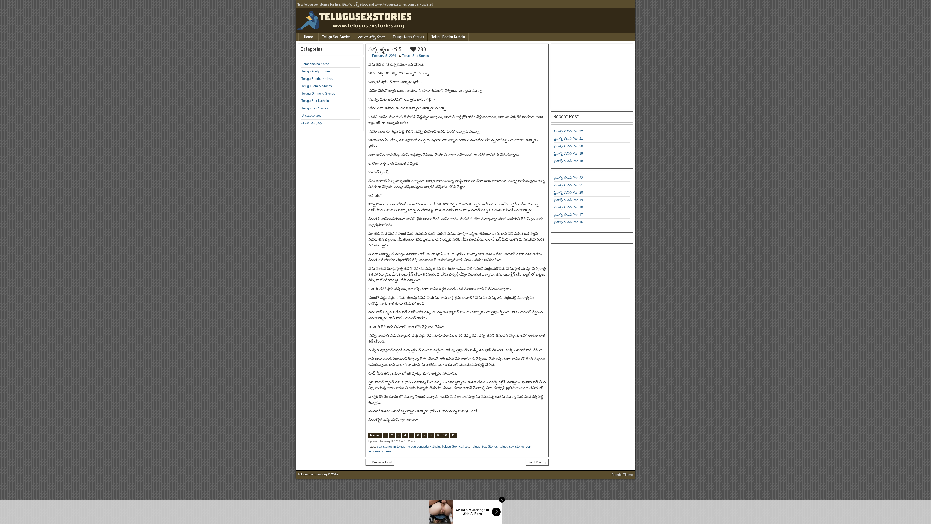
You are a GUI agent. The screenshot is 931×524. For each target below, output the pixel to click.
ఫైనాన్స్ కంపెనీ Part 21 (568, 138)
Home (308, 37)
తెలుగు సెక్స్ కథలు (371, 37)
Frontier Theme (622, 475)
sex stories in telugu (391, 446)
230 (421, 49)
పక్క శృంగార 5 (384, 49)
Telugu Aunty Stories (408, 37)
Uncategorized (311, 115)
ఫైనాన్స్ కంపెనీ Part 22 (568, 131)
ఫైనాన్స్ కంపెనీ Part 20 (568, 146)
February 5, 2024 (384, 55)
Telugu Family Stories (316, 86)
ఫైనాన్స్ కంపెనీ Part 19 (568, 153)
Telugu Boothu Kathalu (448, 37)
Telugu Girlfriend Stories (318, 93)
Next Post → (537, 462)
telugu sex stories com (516, 446)
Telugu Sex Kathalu (455, 446)
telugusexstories (379, 451)
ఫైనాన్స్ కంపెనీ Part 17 (568, 215)
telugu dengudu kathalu (423, 446)
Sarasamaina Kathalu (316, 64)
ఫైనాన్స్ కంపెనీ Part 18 (568, 161)
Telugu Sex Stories (336, 37)
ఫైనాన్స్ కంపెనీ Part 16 (568, 222)
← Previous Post (380, 462)
